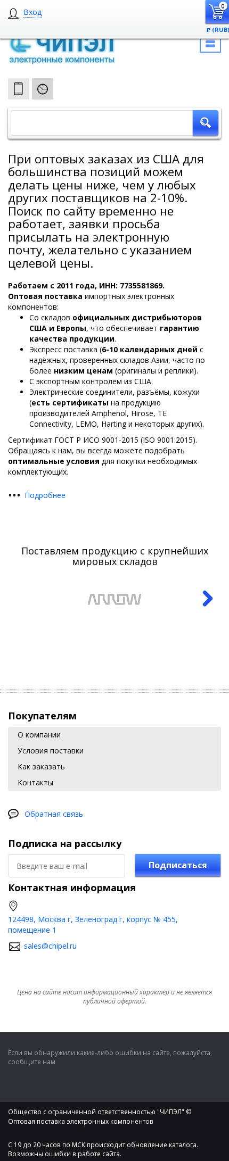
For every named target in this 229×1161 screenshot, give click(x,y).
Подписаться (178, 865)
